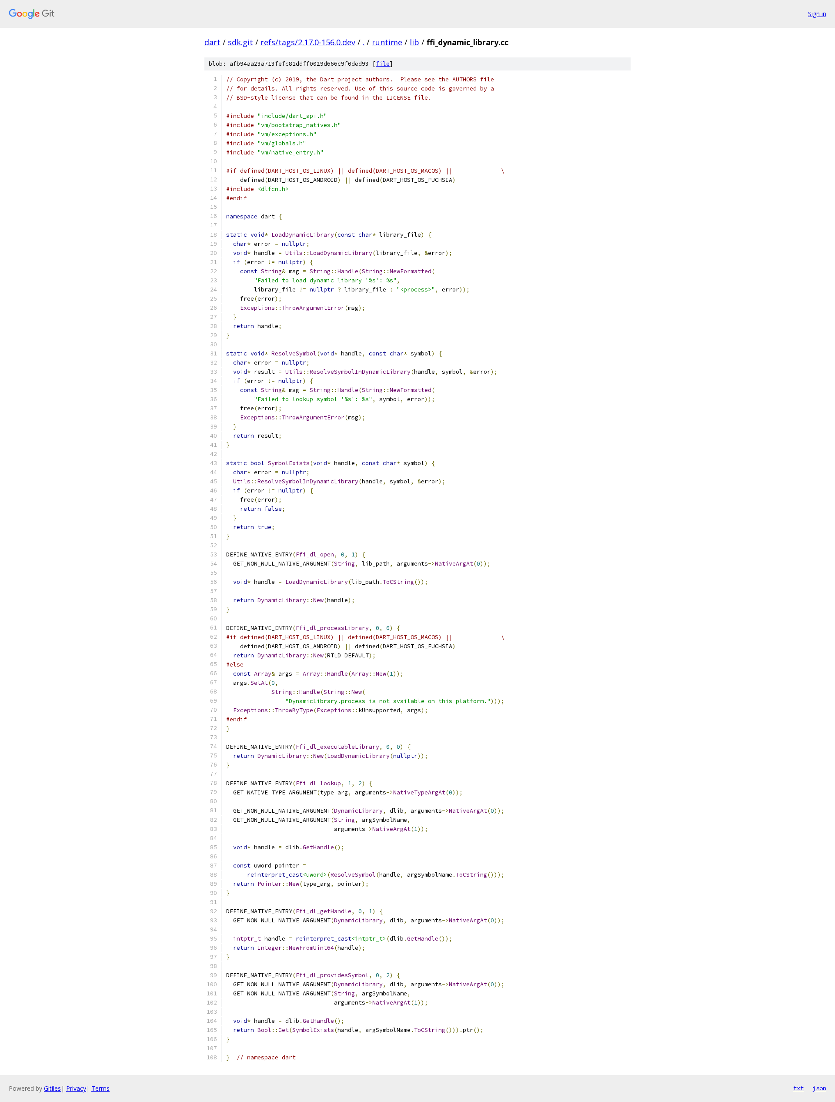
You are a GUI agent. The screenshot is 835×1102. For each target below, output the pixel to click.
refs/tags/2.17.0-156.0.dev (308, 42)
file (383, 63)
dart (212, 42)
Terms (100, 1088)
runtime (387, 42)
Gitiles (52, 1088)
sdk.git (240, 42)
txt (798, 1088)
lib (414, 42)
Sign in (817, 14)
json (819, 1088)
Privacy (76, 1088)
